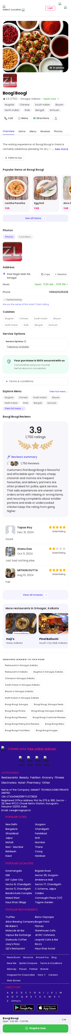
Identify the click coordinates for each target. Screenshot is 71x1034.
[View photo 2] (10, 80)
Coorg (38, 851)
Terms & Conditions (51, 963)
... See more (60, 149)
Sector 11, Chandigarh (18, 888)
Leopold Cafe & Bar (46, 939)
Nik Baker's (12, 926)
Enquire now (37, 1028)
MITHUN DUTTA (27, 570)
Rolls (26, 325)
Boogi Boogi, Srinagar (16, 704)
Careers (53, 974)
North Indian (11, 325)
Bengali (39, 325)
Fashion (35, 777)
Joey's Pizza (12, 944)
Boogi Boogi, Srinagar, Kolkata (47, 710)
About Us (28, 957)
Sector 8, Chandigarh (18, 884)
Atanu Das (24, 549)
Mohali (9, 842)
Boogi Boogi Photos (15, 710)
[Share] (55, 118)
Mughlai (9, 318)
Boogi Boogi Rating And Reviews (22, 723)
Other (46, 782)
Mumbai (40, 842)
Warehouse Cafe (45, 930)
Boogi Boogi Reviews (16, 717)
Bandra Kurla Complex (19, 893)
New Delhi (11, 824)
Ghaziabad (12, 833)
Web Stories (14, 980)
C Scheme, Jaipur (45, 888)
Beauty (24, 777)
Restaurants (9, 777)
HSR (8, 875)
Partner (33, 969)
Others (16, 1000)
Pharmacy (34, 782)
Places (23, 969)
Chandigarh (42, 829)
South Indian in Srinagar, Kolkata (22, 684)
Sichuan (53, 325)
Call (64, 1019)
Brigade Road (43, 870)
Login (50, 8)
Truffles (10, 917)
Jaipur (9, 838)
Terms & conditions (21, 381)
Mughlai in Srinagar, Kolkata (48, 671)
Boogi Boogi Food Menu (17, 730)
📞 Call (8, 118)
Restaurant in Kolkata (16, 671)
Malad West (13, 898)
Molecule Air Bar (15, 930)
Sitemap (11, 969)
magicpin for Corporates (21, 974)
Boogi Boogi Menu (54, 723)
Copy (47, 274)
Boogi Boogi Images (47, 730)
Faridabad (41, 833)
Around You (42, 957)
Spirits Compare (28, 963)
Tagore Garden (44, 902)
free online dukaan (41, 749)
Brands (44, 969)
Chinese (23, 318)
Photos (9, 236)
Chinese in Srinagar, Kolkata (20, 678)
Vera (40, 974)
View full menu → (58, 391)
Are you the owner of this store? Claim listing (26, 304)
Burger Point (42, 921)
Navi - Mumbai (14, 847)
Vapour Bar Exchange (18, 935)
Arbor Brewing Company (20, 921)
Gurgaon (40, 824)
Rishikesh (11, 851)
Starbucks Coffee (16, 939)
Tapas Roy (24, 527)
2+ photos (58, 67)
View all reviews (33, 595)
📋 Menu (23, 118)
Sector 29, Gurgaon (46, 875)
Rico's (38, 944)
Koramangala (14, 870)
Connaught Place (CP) (48, 898)
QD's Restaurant (15, 948)
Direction (62, 274)
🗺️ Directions (41, 118)
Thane (39, 847)
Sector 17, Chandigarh (48, 884)
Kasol (9, 856)
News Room (13, 957)
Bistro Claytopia (44, 917)
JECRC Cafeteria (45, 935)
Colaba (39, 893)
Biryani (57, 318)
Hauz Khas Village (16, 902)
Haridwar (40, 856)
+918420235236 (58, 292)
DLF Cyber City (14, 879)
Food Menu (25, 236)
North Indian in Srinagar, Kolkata (22, 697)
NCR (37, 838)
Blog (54, 957)
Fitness (59, 777)
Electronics (9, 782)
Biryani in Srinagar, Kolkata (19, 691)
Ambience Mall (44, 879)
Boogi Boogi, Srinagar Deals (48, 704)
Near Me (11, 963)
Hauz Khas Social (45, 948)
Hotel (21, 782)
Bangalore (12, 829)
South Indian (41, 318)
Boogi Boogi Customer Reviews (49, 717)
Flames (39, 926)
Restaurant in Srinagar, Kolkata (21, 665)
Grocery (47, 777)
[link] (16, 193)
